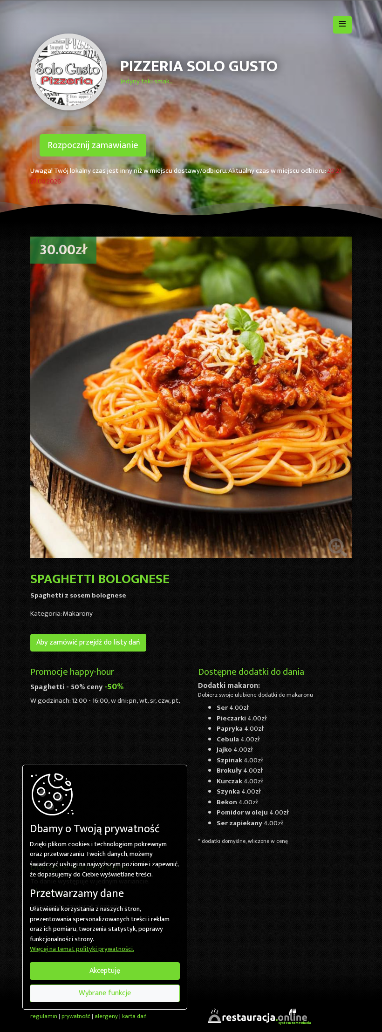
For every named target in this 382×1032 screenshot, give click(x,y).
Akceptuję (104, 970)
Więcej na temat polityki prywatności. (82, 949)
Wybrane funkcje (105, 993)
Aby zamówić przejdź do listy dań (88, 642)
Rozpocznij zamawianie (93, 145)
